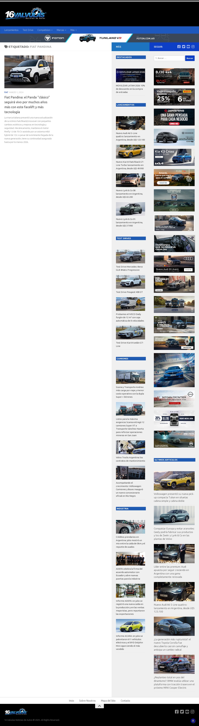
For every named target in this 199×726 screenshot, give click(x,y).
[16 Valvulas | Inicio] (26, 14)
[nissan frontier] (174, 406)
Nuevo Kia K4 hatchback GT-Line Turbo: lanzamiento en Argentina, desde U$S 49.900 (130, 165)
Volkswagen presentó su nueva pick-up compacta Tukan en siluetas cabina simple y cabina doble (174, 497)
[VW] (174, 185)
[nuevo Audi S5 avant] (174, 272)
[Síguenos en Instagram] (193, 46)
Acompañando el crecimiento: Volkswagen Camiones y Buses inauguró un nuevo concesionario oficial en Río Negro (129, 489)
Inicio (71, 700)
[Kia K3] (174, 165)
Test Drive (28, 30)
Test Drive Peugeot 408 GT (129, 292)
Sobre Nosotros (87, 700)
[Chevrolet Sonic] (174, 292)
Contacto (125, 700)
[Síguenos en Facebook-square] (179, 46)
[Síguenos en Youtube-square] (188, 46)
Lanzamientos (11, 30)
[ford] (174, 210)
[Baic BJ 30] (174, 84)
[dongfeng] (174, 124)
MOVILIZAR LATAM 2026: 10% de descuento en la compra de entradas (130, 88)
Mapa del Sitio (108, 700)
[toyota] (174, 332)
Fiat (6, 92)
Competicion (43, 30)
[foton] (99, 38)
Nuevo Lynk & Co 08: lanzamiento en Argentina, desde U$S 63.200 (129, 193)
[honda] (174, 231)
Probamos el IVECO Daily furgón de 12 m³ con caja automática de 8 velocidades (130, 317)
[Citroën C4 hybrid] (174, 447)
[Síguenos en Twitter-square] (183, 46)
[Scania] (174, 251)
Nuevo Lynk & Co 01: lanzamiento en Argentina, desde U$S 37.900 (129, 222)
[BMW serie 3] (174, 386)
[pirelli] (174, 104)
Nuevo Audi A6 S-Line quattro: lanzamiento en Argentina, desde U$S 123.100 (174, 608)
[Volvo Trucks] (174, 426)
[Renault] (174, 349)
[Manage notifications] (193, 720)
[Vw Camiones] (174, 312)
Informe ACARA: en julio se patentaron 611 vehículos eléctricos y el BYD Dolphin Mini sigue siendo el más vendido (129, 642)
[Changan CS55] (174, 145)
